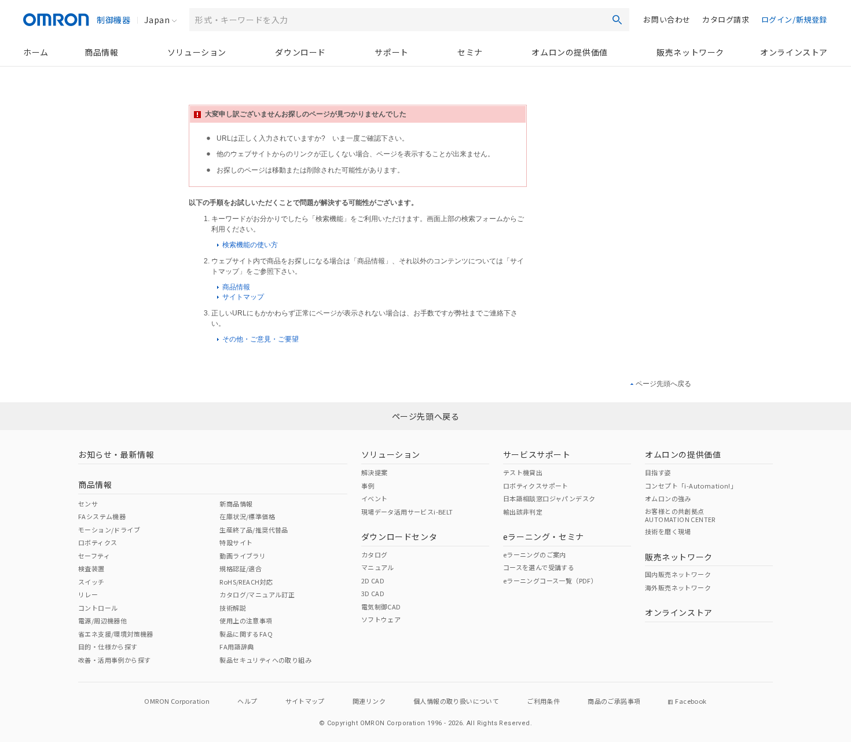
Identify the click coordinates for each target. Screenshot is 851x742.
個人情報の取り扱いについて (456, 701)
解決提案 (374, 472)
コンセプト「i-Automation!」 (691, 485)
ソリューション (196, 52)
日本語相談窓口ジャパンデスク (549, 498)
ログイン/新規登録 (794, 19)
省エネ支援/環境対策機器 (115, 633)
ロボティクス (97, 542)
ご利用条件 (543, 701)
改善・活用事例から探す (114, 659)
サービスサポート (537, 454)
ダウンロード (300, 52)
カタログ (374, 554)
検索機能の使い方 (249, 245)
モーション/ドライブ (109, 529)
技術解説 (232, 607)
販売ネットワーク (690, 52)
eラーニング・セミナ (543, 536)
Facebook (690, 701)
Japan (157, 20)
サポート (391, 52)
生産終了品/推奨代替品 (253, 529)
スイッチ (91, 581)
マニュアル (377, 567)
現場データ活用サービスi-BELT (407, 511)
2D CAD (372, 580)
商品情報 (101, 52)
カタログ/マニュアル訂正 (257, 594)
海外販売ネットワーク (678, 587)
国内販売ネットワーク (678, 574)
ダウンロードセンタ (399, 536)
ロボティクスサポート (535, 485)
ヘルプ (247, 701)
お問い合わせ (667, 19)
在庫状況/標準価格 (247, 516)
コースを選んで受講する (538, 567)
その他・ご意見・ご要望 (260, 339)
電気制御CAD (381, 606)
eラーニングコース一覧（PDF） (550, 580)
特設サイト (235, 542)
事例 (368, 485)
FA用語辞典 (236, 646)
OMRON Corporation (177, 701)
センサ (88, 503)
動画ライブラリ (242, 555)
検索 (617, 20)
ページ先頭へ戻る (663, 384)
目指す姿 (658, 472)
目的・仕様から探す (108, 646)
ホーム (36, 52)
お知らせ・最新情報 (116, 454)
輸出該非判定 (522, 511)
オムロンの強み (668, 498)
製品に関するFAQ (246, 633)
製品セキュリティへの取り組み (265, 659)
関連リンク (369, 701)
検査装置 (91, 568)
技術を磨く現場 (668, 531)
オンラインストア (794, 52)
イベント (374, 498)
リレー (88, 594)
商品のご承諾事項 (614, 701)
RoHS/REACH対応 (246, 581)
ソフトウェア (381, 619)
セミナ (470, 52)
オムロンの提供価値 (569, 52)
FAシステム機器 (102, 516)
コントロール (98, 607)
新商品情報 (235, 503)
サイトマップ (242, 297)
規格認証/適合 (240, 568)
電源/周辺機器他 (102, 620)
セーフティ (94, 555)
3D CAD (372, 593)
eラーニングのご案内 (534, 554)
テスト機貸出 (522, 472)
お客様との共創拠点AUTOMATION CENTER (680, 515)
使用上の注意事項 (245, 620)
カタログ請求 (726, 19)
